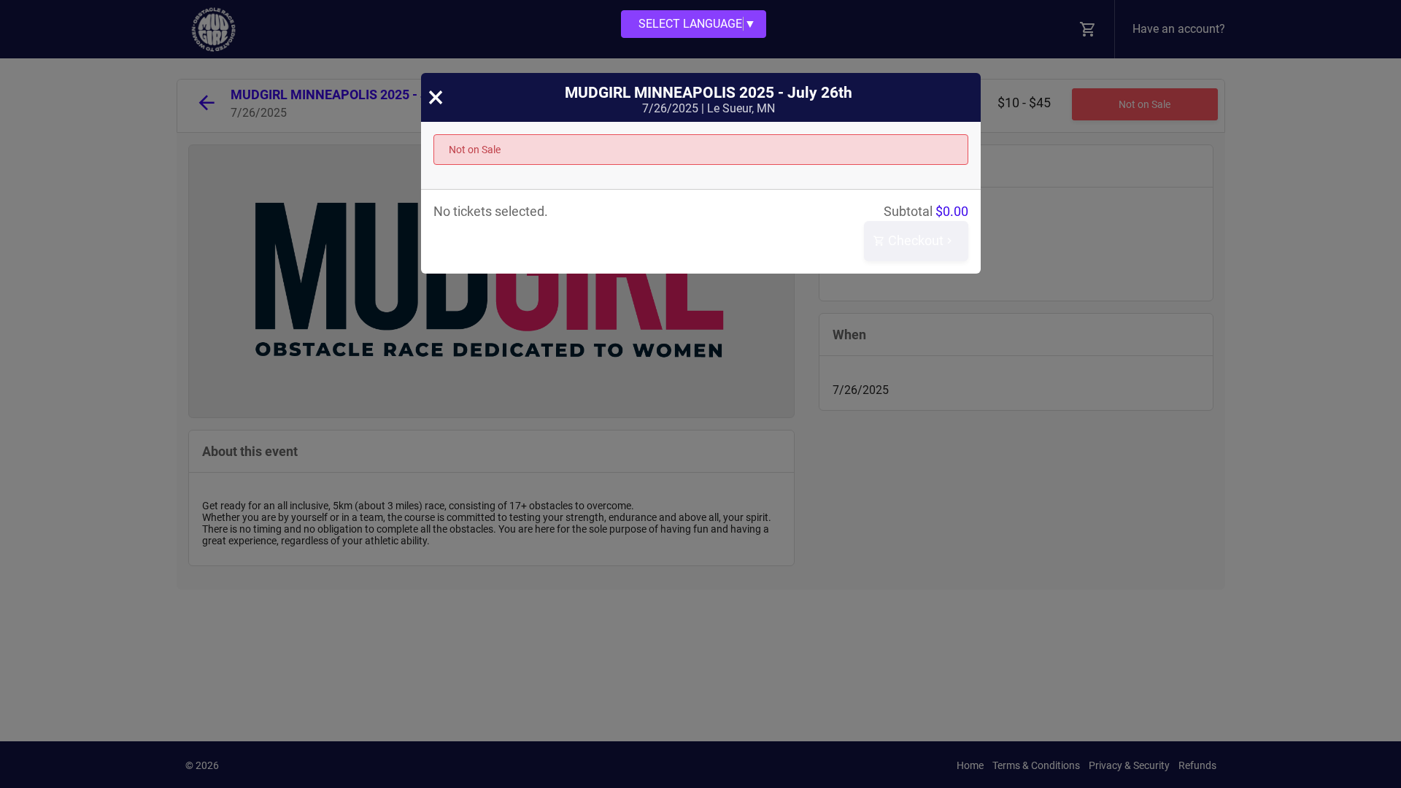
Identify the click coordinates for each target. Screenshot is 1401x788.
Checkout (914, 240)
